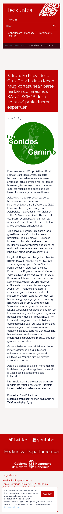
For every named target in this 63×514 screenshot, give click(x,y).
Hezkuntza (19, 10)
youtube (45, 439)
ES (10, 36)
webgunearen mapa (19, 33)
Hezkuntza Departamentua (31, 451)
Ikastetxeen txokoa (16, 45)
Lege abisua (9, 475)
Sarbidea (44, 33)
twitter (20, 439)
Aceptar (47, 493)
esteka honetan (25, 388)
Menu (11, 19)
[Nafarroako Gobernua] (31, 463)
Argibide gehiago (11, 507)
